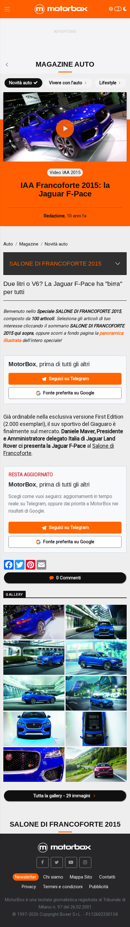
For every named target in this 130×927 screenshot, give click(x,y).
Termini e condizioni (63, 886)
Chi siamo (53, 877)
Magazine (28, 244)
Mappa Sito (81, 877)
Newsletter (25, 877)
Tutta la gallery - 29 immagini (62, 795)
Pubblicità (98, 886)
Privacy (29, 886)
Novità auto (20, 82)
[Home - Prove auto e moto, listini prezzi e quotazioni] (61, 9)
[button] (43, 862)
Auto (8, 244)
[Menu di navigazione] (7, 9)
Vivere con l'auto (65, 82)
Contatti (107, 877)
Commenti (68, 578)
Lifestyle (107, 82)
